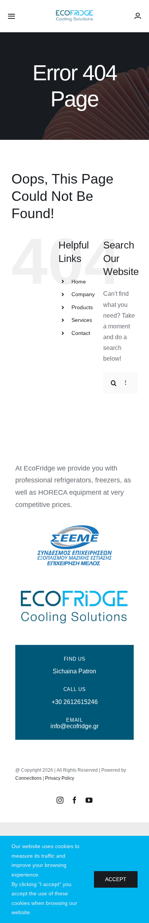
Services (81, 320)
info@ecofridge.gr (74, 726)
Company (83, 294)
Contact (80, 333)
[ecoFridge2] (74, 11)
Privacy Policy (59, 778)
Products (82, 307)
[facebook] (74, 800)
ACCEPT (115, 879)
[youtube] (89, 800)
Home (78, 281)
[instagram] (60, 800)
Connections (28, 778)
